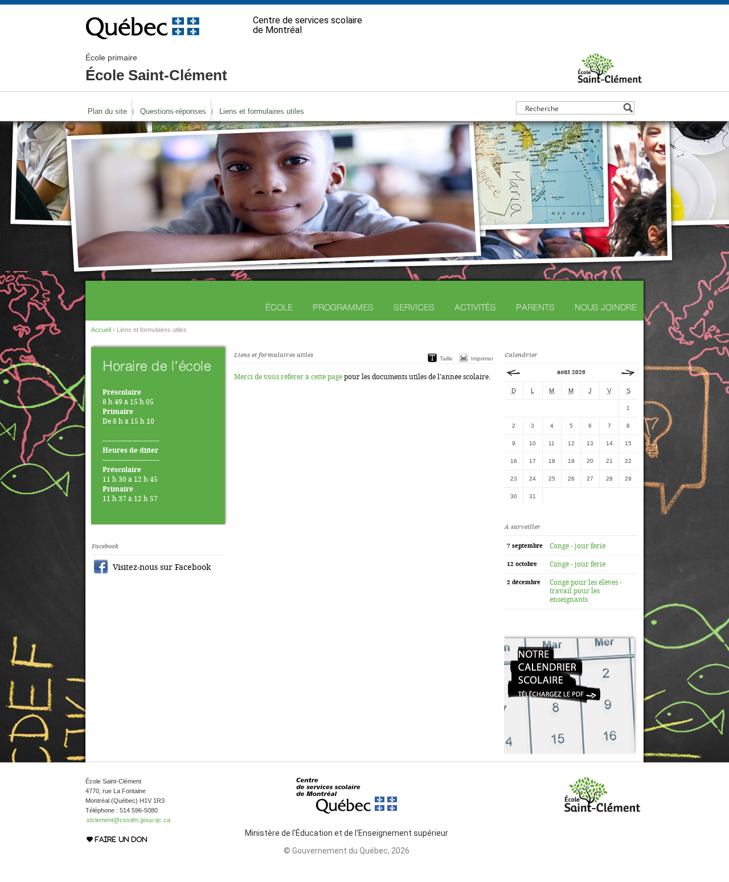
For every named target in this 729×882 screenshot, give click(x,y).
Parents (535, 307)
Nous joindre (606, 307)
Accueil (101, 329)
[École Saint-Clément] (610, 79)
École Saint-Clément (156, 68)
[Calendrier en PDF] (570, 752)
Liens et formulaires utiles (261, 111)
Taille (446, 358)
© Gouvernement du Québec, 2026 (346, 850)
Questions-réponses (173, 111)
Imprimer (482, 358)
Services (414, 307)
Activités (475, 307)
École (279, 307)
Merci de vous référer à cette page (288, 377)
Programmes (343, 307)
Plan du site (107, 111)
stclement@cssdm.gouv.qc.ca (128, 820)
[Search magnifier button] (628, 108)
